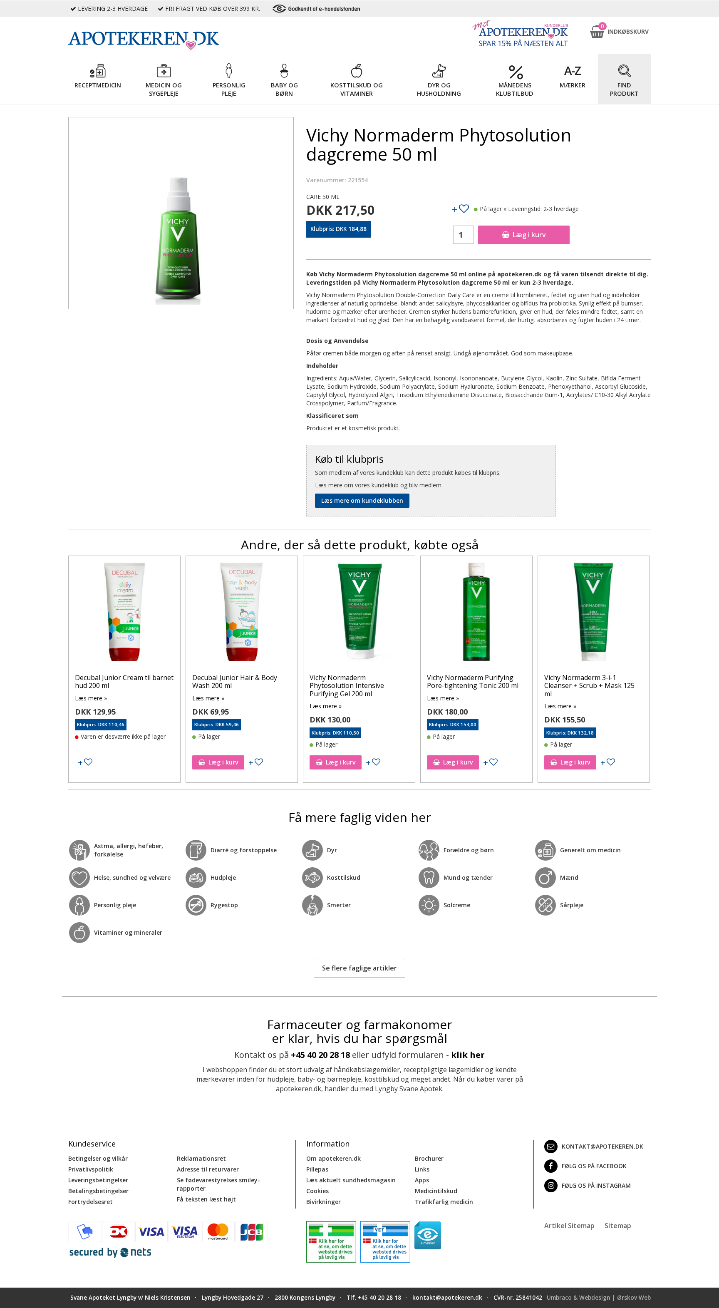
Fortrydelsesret (90, 1202)
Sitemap (618, 1225)
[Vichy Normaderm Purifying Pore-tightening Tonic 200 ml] (476, 613)
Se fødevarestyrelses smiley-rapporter (218, 1184)
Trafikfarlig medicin (444, 1202)
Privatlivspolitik (90, 1169)
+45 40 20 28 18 (320, 1054)
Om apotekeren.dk (333, 1158)
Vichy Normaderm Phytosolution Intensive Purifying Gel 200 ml (347, 685)
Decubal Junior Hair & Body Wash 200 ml (234, 681)
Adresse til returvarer (208, 1169)
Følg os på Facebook (594, 1166)
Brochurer (429, 1158)
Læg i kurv (529, 234)
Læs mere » (91, 698)
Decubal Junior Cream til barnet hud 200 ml (124, 681)
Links (422, 1169)
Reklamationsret (201, 1158)
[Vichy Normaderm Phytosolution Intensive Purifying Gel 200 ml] (359, 613)
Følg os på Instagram (596, 1185)
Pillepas (317, 1169)
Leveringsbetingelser (98, 1180)
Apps (422, 1180)
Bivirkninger (323, 1202)
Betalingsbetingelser (98, 1191)
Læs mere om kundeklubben (362, 500)
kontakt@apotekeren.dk (602, 1146)
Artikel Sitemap (569, 1225)
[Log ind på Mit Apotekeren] (520, 33)
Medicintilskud (436, 1191)
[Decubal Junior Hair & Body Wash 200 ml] (241, 613)
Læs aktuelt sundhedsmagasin (351, 1180)
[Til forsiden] (181, 41)
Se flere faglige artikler (359, 968)
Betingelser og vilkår (98, 1158)
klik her (468, 1054)
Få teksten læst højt (206, 1199)
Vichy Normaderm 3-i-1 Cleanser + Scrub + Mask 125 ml (589, 685)
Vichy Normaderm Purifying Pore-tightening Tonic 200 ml (472, 681)
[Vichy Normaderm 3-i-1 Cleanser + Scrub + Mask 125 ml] (593, 613)
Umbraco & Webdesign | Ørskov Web (599, 1297)
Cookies (317, 1191)
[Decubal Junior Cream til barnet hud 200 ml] (124, 613)
